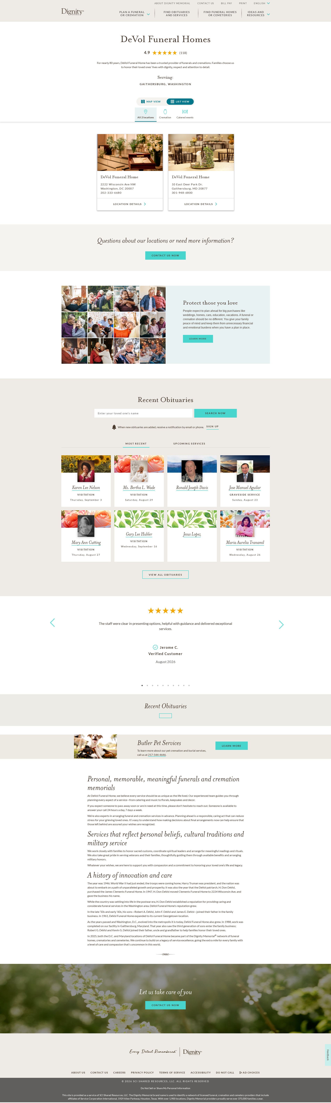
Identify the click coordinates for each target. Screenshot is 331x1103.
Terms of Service (172, 1072)
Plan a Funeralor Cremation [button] (132, 13)
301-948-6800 (182, 192)
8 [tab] (178, 685)
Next (278, 622)
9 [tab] (184, 685)
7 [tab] (173, 685)
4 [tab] (158, 685)
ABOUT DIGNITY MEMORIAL (172, 3)
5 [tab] (163, 685)
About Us (78, 1072)
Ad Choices (251, 1072)
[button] (260, 3)
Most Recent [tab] (136, 443)
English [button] (259, 3)
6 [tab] (168, 685)
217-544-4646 (157, 754)
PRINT (243, 3)
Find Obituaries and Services (177, 13)
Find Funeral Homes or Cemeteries (220, 13)
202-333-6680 (111, 192)
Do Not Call (225, 1072)
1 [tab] (142, 685)
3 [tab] (152, 685)
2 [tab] (147, 685)
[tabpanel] (165, 642)
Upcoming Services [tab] (189, 443)
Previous (51, 629)
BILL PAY (226, 3)
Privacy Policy (142, 1072)
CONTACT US (205, 3)
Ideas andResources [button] (256, 13)
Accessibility (201, 1072)
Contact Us (99, 1072)
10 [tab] (189, 685)
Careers (119, 1072)
